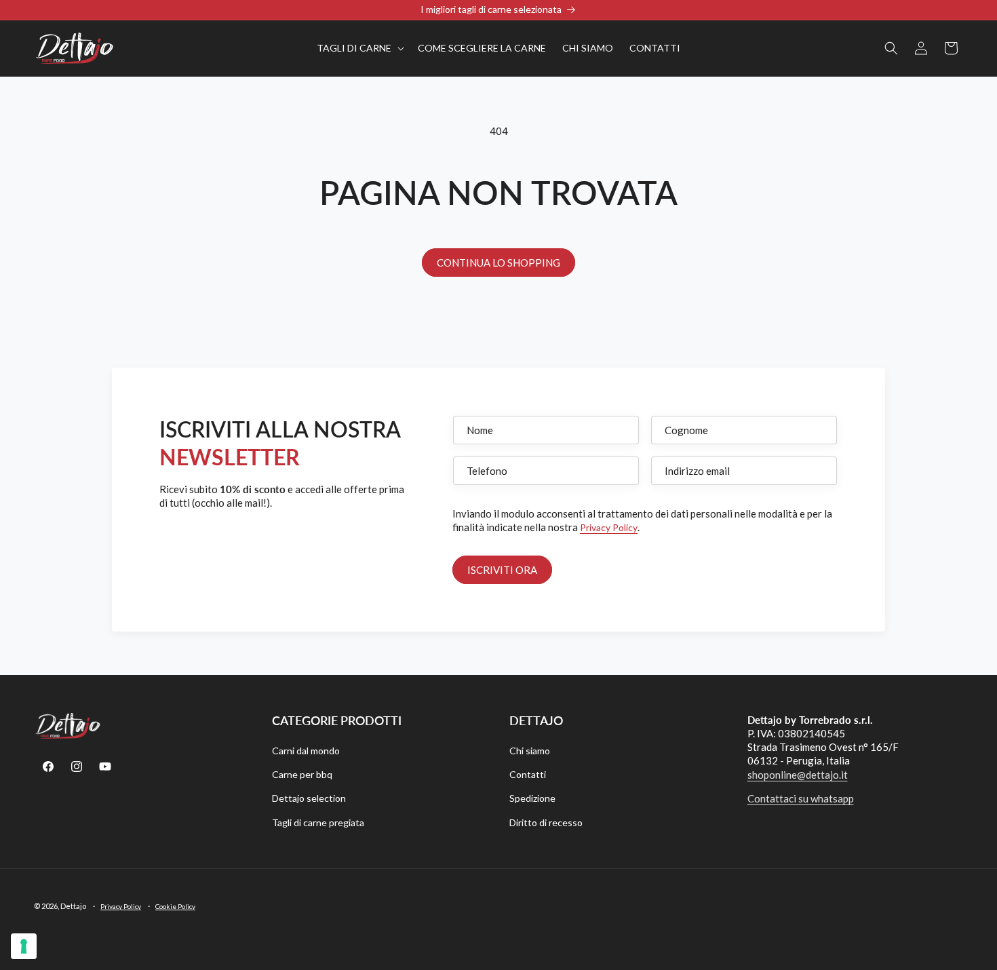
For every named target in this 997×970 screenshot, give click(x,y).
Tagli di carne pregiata (318, 822)
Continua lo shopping (498, 262)
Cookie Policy (175, 906)
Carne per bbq (302, 774)
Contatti (527, 774)
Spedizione (532, 798)
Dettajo (73, 905)
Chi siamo (529, 750)
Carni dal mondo (306, 750)
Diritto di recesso (546, 822)
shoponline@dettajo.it (797, 775)
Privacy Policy (609, 527)
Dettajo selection (309, 798)
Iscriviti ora (502, 570)
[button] (359, 48)
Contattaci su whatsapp (800, 798)
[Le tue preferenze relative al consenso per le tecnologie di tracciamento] (24, 946)
